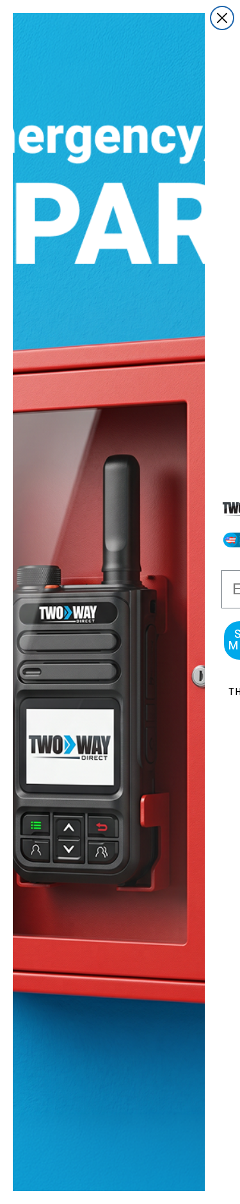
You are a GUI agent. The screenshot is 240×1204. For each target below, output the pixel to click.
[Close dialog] (222, 17)
